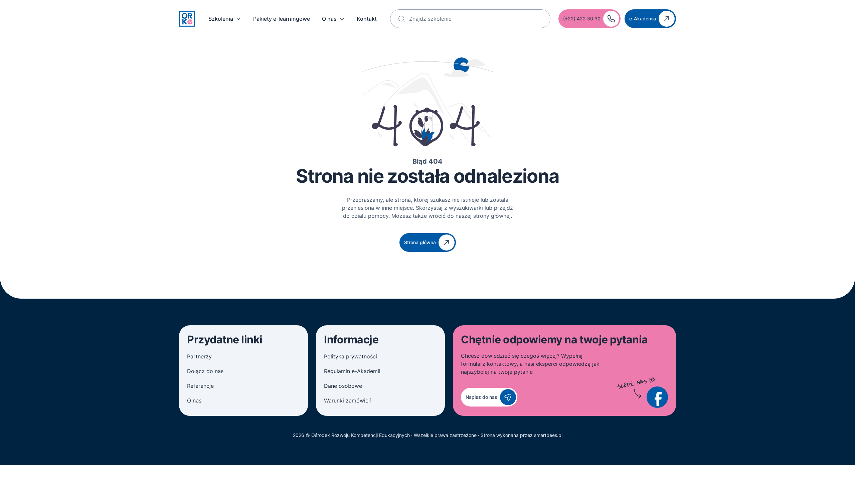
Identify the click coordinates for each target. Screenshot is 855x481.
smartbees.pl (548, 435)
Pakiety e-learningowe (281, 18)
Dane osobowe (343, 385)
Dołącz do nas (205, 371)
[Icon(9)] (657, 397)
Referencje (200, 385)
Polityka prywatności (350, 356)
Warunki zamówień (347, 400)
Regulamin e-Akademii (352, 371)
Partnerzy (199, 356)
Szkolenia (220, 18)
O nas (329, 18)
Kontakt (367, 18)
